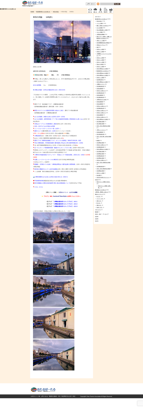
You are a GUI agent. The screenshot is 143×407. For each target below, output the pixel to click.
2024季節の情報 (100, 158)
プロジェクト (98, 209)
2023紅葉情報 (100, 132)
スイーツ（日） (100, 198)
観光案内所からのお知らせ (43, 11)
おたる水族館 (100, 27)
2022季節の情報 (100, 142)
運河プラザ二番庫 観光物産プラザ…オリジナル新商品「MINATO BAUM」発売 (57, 140)
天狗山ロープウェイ (101, 45)
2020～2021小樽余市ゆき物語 (103, 126)
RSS (59, 396)
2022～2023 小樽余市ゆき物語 (103, 162)
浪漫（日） (99, 205)
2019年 (96, 216)
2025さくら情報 (100, 49)
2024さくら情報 (100, 66)
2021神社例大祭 (100, 97)
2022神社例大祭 (100, 86)
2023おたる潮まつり (101, 117)
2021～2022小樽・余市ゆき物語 (104, 136)
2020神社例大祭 (100, 166)
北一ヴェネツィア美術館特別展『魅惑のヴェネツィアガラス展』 (53, 147)
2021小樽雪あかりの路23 (102, 119)
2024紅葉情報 (100, 101)
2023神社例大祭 (100, 93)
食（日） (99, 196)
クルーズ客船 (100, 32)
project (96, 179)
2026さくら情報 (100, 51)
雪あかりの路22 (100, 64)
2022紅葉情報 (100, 115)
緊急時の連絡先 (53, 396)
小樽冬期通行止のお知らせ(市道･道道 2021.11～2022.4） (52, 177)
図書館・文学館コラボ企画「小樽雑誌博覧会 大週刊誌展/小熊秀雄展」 (55, 164)
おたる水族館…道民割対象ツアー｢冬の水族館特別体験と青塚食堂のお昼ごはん (58, 119)
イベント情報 (100, 23)
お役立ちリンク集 (35, 396)
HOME (32, 11)
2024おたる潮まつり (101, 90)
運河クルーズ (38, 131)
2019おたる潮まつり (101, 112)
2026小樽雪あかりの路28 (102, 73)
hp (63, 138)
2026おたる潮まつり (101, 110)
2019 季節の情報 (100, 151)
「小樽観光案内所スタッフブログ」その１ (65, 201)
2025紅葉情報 (100, 88)
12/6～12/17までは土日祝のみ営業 (44, 126)
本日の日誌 (56, 11)
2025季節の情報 (100, 153)
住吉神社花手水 (100, 79)
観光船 (98, 140)
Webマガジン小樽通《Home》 (103, 181)
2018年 (96, 218)
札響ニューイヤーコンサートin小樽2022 (46, 159)
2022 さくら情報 (100, 62)
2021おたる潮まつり (101, 160)
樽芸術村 (38, 135)
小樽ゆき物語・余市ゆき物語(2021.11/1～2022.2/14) (49, 90)
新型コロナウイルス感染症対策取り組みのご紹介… (49, 110)
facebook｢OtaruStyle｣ (60, 196)
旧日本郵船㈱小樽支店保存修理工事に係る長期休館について (52, 183)
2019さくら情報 (100, 77)
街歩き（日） (100, 207)
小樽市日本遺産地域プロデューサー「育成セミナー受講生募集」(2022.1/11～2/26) (59, 154)
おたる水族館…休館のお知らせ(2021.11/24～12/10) (49, 116)
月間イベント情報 (101, 40)
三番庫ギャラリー (101, 84)
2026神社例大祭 (100, 147)
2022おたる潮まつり (101, 144)
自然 (98, 47)
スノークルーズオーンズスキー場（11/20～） (47, 128)
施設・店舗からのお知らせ (102, 25)
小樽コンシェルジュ (101, 130)
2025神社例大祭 (100, 108)
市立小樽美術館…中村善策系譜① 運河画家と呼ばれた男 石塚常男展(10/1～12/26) (59, 143)
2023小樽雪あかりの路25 (102, 68)
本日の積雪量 (37, 85)
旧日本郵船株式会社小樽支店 (103, 42)
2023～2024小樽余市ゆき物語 (103, 168)
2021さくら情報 (100, 60)
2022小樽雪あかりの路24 (102, 149)
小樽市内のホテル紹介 (102, 99)
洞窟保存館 (40, 180)
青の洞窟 (99, 175)
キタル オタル (38, 187)
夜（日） (99, 203)
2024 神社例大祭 (100, 134)
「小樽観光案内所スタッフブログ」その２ (65, 204)
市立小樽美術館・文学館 (102, 30)
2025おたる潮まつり (101, 106)
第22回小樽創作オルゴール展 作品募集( (46, 169)
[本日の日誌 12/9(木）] (62, 63)
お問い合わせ (91, 4)
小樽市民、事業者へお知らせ (101, 192)
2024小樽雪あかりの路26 (102, 75)
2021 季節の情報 (100, 123)
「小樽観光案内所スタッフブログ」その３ (65, 206)
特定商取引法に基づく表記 (68, 396)
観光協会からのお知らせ (100, 189)
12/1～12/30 (52, 131)
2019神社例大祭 (100, 155)
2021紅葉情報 (100, 104)
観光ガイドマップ (99, 194)
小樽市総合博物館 (101, 34)
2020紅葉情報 (100, 95)
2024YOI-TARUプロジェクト (103, 177)
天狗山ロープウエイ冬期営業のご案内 (45, 124)
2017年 (96, 221)
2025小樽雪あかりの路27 (102, 82)
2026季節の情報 (100, 170)
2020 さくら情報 (100, 173)
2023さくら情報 (100, 57)
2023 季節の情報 (100, 121)
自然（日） (99, 200)
